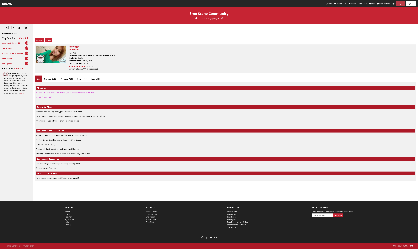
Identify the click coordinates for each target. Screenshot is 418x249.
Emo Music (231, 214)
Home (67, 211)
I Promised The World (11, 43)
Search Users (151, 211)
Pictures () (67, 79)
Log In (400, 3)
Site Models (150, 217)
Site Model (74, 49)
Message (39, 40)
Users (329, 3)
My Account (69, 219)
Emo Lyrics (231, 219)
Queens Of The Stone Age (12, 53)
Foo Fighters (7, 63)
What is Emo (384, 3)
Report (48, 40)
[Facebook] (13, 28)
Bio (38, 79)
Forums (364, 3)
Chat (373, 3)
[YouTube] (25, 28)
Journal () (95, 79)
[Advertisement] (225, 31)
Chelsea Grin (7, 58)
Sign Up (411, 3)
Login (67, 214)
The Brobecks (7, 48)
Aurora (22, 93)
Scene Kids (231, 227)
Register (68, 217)
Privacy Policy (28, 246)
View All (23, 38)
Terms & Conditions (12, 246)
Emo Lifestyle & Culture (236, 225)
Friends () (82, 79)
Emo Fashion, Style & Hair (237, 222)
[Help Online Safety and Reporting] (393, 3)
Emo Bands (231, 217)
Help (67, 222)
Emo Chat (150, 222)
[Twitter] (19, 28)
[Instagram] (221, 18)
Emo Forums (151, 219)
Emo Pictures (341, 3)
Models (354, 3)
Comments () (50, 79)
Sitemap (68, 225)
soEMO (7, 3)
